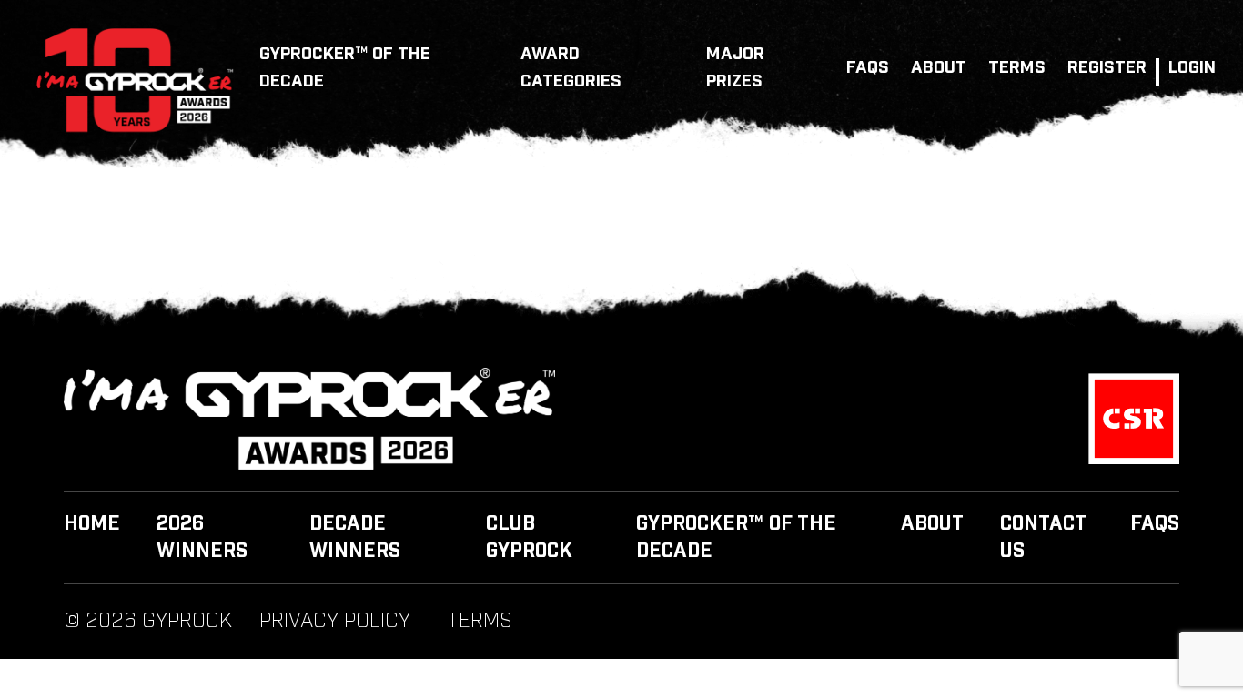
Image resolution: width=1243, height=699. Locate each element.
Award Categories (571, 68)
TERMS (1017, 67)
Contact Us (1043, 538)
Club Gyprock (529, 538)
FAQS (867, 67)
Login (1192, 67)
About (938, 67)
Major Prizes (735, 68)
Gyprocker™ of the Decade (344, 68)
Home (92, 524)
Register (1107, 67)
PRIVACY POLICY (334, 622)
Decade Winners (354, 538)
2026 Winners (202, 538)
